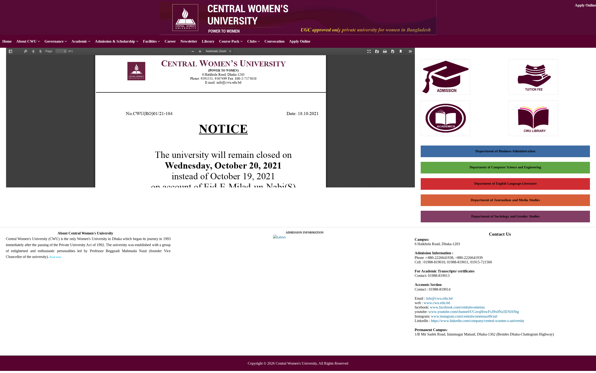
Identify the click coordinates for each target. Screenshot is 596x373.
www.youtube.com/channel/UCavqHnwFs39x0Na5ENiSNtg (473, 312)
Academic (79, 41)
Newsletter (188, 41)
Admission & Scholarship (115, 41)
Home (7, 41)
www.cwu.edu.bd (437, 303)
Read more (55, 257)
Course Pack (229, 41)
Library (208, 41)
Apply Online (585, 5)
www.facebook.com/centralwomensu (457, 307)
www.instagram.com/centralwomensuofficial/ (464, 316)
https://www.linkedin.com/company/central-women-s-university (477, 321)
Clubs (252, 41)
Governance (54, 41)
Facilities (150, 41)
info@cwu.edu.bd (439, 298)
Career (170, 41)
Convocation (274, 41)
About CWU (26, 41)
